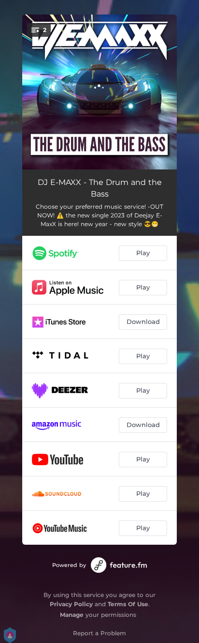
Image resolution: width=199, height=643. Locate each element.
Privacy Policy (71, 604)
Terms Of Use (128, 604)
